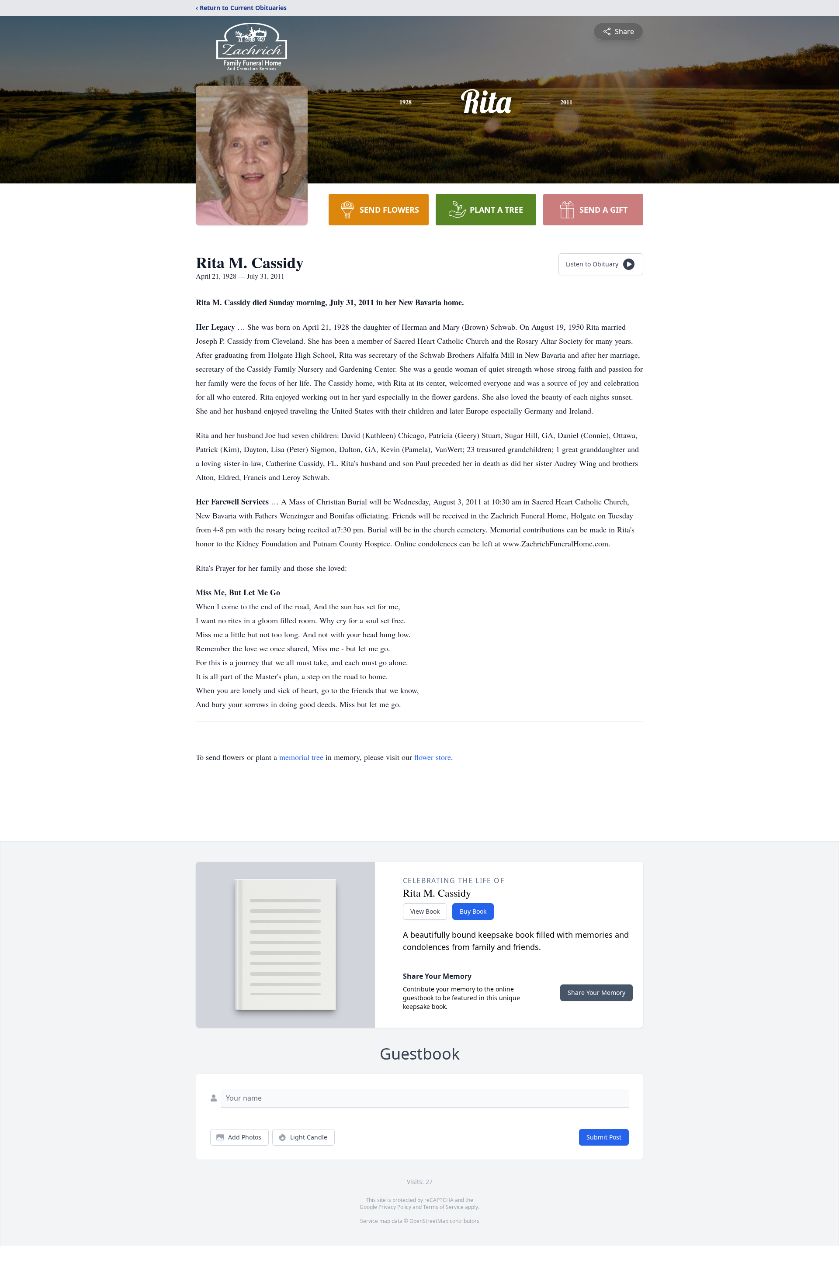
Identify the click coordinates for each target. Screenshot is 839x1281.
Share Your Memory (596, 992)
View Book (425, 911)
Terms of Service (443, 1207)
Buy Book (473, 911)
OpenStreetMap (428, 1221)
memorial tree (301, 757)
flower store (432, 757)
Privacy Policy (394, 1207)
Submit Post (603, 1137)
